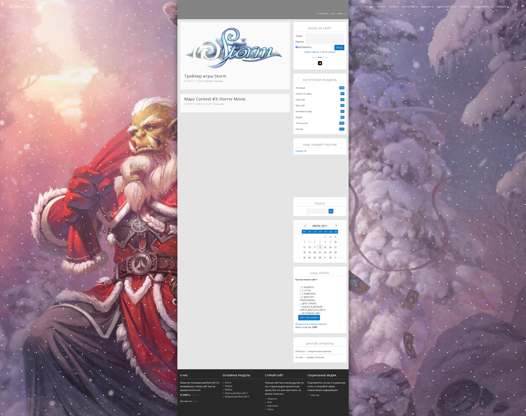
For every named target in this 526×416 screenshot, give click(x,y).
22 (325, 252)
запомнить (304, 47)
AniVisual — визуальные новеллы (313, 351)
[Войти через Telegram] (320, 63)
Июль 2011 (320, 226)
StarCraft (300, 99)
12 (310, 247)
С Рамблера (309, 293)
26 (310, 257)
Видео (299, 117)
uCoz (195, 401)
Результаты (301, 324)
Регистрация (328, 51)
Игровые (218, 81)
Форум (228, 385)
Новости (272, 398)
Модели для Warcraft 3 (237, 396)
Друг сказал (309, 303)
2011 (333, 14)
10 (335, 242)
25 (304, 257)
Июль (340, 14)
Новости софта (304, 93)
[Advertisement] (320, 178)
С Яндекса (308, 287)
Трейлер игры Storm (205, 76)
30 (330, 257)
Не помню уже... (311, 313)
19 (310, 252)
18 (304, 252)
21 (320, 252)
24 (335, 252)
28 (320, 257)
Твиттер (314, 395)
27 (315, 257)
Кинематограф (303, 111)
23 (330, 252)
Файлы (228, 389)
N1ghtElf (207, 81)
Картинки (272, 405)
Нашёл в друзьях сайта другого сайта (313, 308)
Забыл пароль (311, 51)
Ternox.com (218, 104)
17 (335, 247)
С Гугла (306, 290)
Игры (270, 409)
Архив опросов (319, 324)
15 (325, 247)
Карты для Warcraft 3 (236, 393)
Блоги (228, 382)
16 (330, 247)
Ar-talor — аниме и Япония (309, 357)
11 (304, 247)
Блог (269, 402)
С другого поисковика (307, 299)
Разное (299, 129)
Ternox (206, 104)
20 (315, 252)
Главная (324, 14)
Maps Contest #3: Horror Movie (214, 99)
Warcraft (300, 105)
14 (320, 247)
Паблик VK (301, 151)
